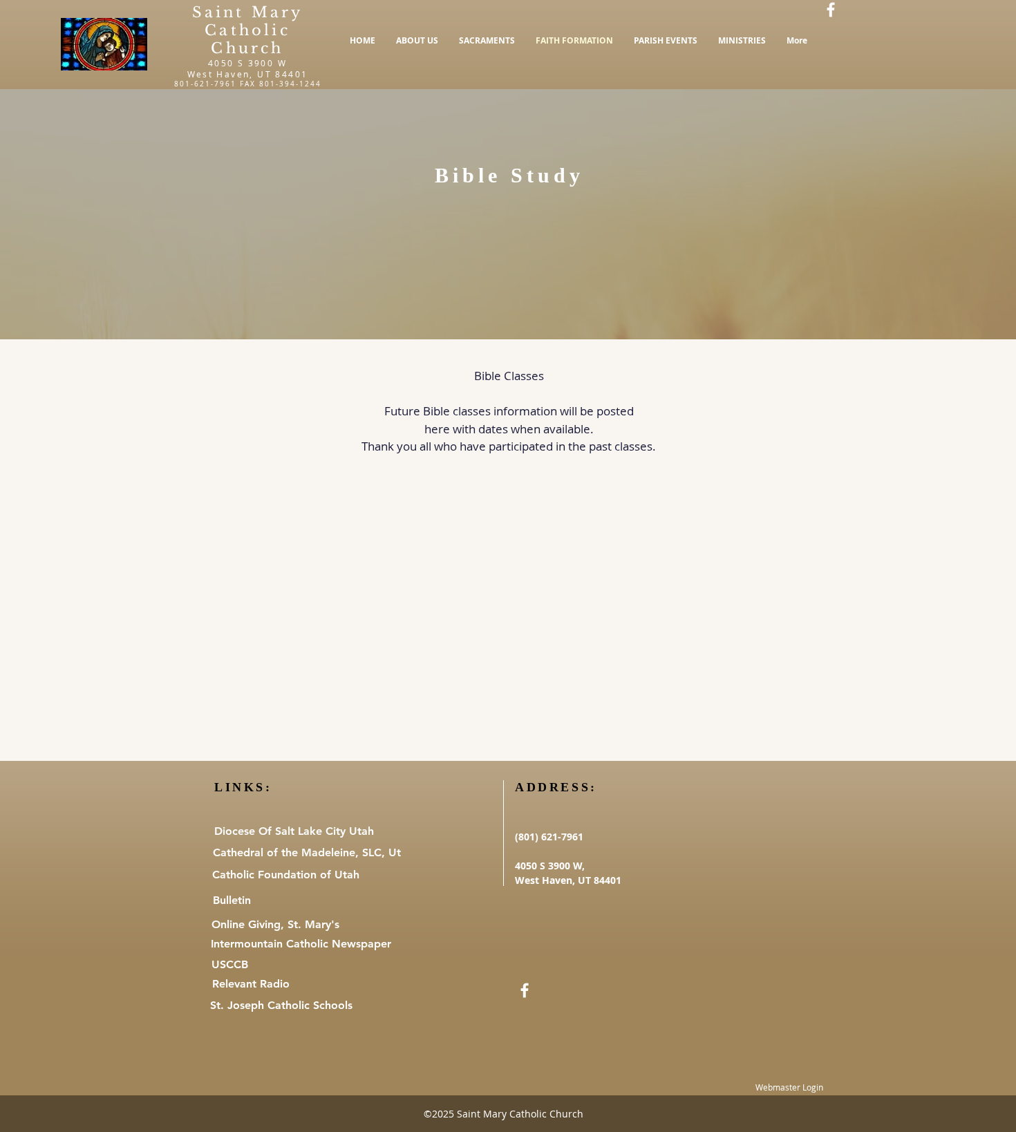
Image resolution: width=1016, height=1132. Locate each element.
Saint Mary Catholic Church (247, 30)
